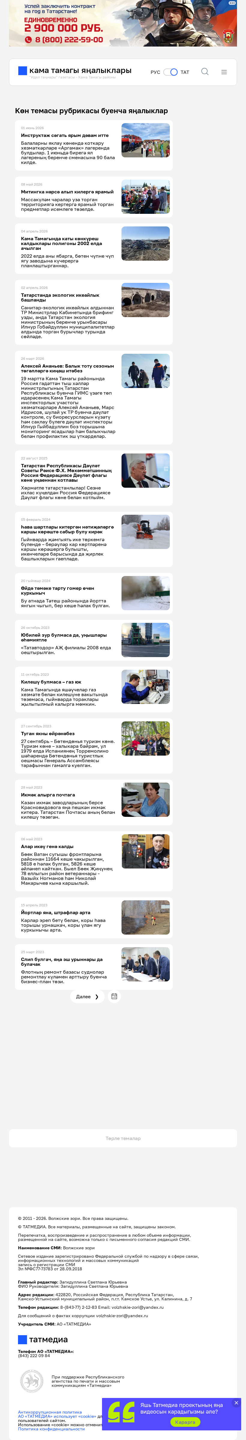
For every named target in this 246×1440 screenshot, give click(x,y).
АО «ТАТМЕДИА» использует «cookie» (57, 1416)
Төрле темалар (123, 1138)
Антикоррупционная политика (50, 1411)
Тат (185, 72)
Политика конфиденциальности (51, 1428)
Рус (155, 72)
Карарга (185, 1422)
